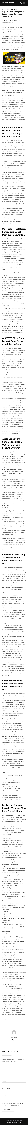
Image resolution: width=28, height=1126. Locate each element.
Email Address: (6, 1088)
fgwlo (5, 20)
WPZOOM (18, 1122)
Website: (4, 1095)
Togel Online (13, 20)
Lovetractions (8, 3)
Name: (4, 1081)
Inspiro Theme (10, 1122)
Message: (4, 1065)
